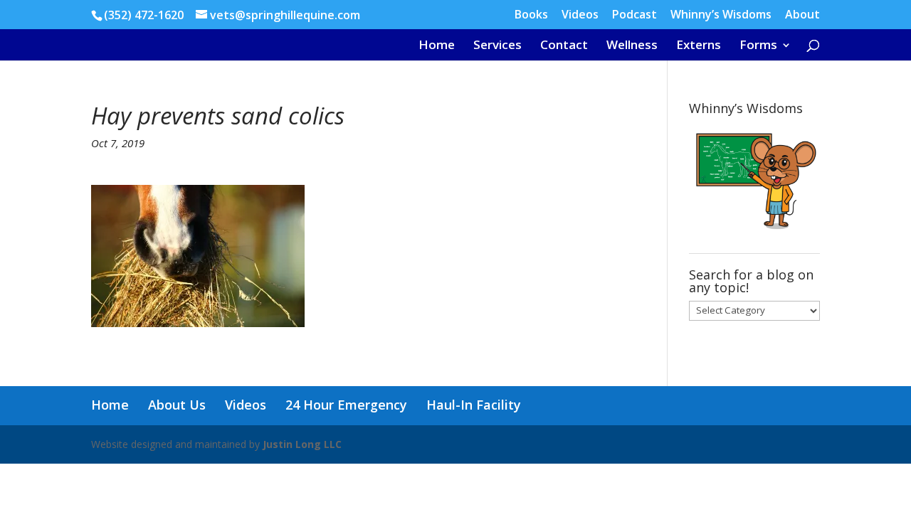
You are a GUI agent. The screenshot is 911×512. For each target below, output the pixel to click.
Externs (698, 46)
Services (497, 46)
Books (531, 15)
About (802, 15)
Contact (564, 46)
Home (436, 46)
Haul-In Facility (473, 404)
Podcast (634, 15)
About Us (177, 404)
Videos (580, 15)
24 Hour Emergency (346, 404)
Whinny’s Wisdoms (721, 15)
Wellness (632, 46)
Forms (758, 46)
